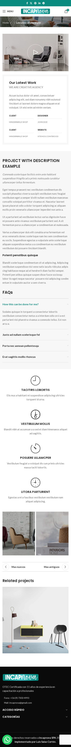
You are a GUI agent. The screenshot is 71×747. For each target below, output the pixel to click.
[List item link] (35, 698)
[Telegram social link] (43, 3)
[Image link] (20, 676)
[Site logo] (35, 10)
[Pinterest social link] (35, 3)
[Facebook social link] (27, 3)
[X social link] (31, 3)
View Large (66, 590)
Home (5, 22)
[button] (7, 740)
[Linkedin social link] (39, 3)
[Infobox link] (35, 388)
